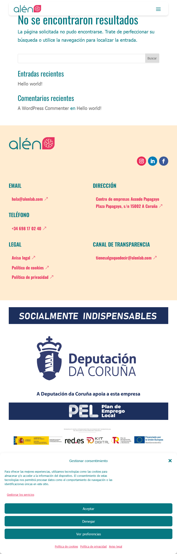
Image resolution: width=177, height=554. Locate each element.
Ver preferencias (88, 534)
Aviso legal (115, 546)
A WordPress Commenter (43, 108)
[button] (170, 460)
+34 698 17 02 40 (26, 228)
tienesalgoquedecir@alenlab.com (124, 258)
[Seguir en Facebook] (163, 161)
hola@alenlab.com (27, 199)
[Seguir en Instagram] (141, 161)
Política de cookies (66, 546)
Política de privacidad (93, 546)
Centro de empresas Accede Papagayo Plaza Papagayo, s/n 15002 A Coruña (127, 202)
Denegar (88, 521)
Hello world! (30, 83)
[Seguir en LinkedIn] (152, 161)
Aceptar (88, 508)
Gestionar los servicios (20, 494)
